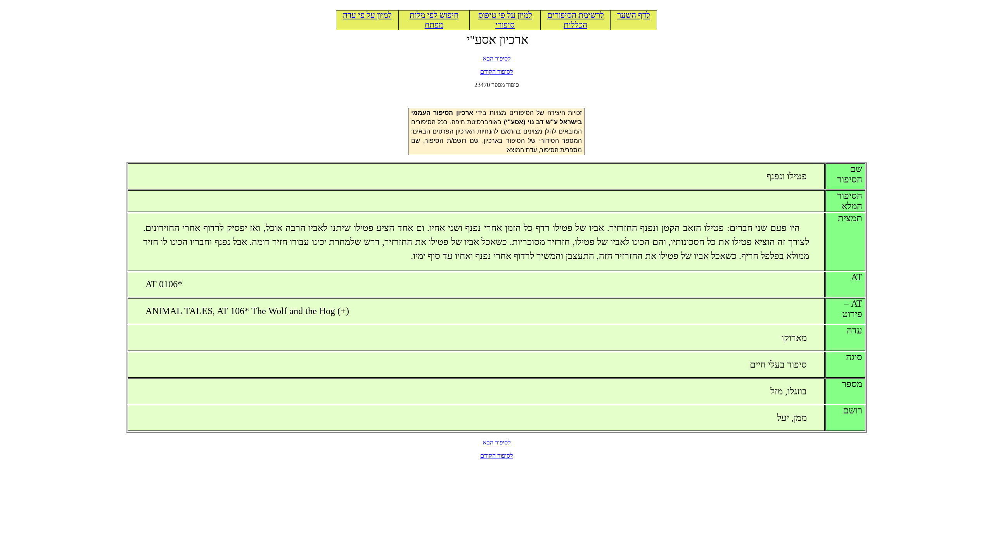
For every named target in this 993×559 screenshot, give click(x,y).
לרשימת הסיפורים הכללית (575, 20)
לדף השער (633, 15)
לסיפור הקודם (496, 71)
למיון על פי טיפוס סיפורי (505, 20)
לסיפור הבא (496, 58)
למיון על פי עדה (367, 15)
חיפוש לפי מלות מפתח (434, 20)
